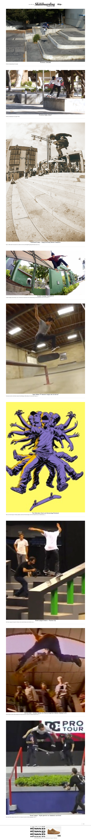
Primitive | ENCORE (45, 62)
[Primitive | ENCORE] (45, 35)
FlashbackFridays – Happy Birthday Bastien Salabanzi (45, 242)
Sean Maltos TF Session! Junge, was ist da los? (46, 394)
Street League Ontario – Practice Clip (45, 620)
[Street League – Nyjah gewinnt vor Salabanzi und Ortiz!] (45, 768)
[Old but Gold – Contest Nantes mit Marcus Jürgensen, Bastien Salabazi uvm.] (45, 670)
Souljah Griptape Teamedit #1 (45, 296)
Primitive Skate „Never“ (45, 115)
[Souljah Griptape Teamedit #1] (45, 273)
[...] (39, 244)
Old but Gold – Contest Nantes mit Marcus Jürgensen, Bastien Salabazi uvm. (45, 713)
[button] (61, 4)
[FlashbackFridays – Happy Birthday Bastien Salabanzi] (45, 182)
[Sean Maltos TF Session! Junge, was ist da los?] (45, 349)
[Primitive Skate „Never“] (45, 92)
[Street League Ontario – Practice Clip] (45, 570)
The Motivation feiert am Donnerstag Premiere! (45, 513)
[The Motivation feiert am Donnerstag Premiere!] (45, 457)
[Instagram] (59, 4)
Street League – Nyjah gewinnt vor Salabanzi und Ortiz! (45, 815)
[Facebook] (57, 4)
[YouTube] (60, 4)
